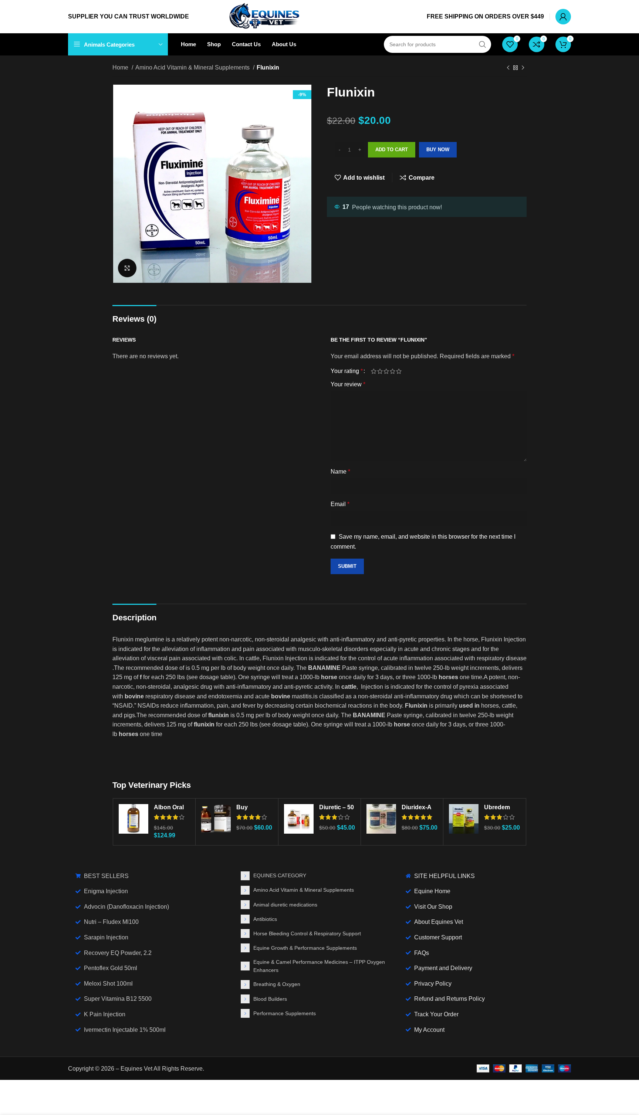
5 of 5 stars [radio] (399, 371)
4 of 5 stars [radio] (392, 371)
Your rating (347, 371)
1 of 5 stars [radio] (374, 371)
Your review (348, 384)
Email (340, 504)
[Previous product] (508, 68)
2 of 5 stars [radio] (380, 371)
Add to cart (391, 149)
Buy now (437, 149)
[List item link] (320, 875)
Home (121, 67)
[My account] (563, 16)
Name (340, 471)
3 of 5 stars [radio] (386, 371)
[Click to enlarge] (127, 268)
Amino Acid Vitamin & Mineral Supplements (193, 67)
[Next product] (523, 68)
